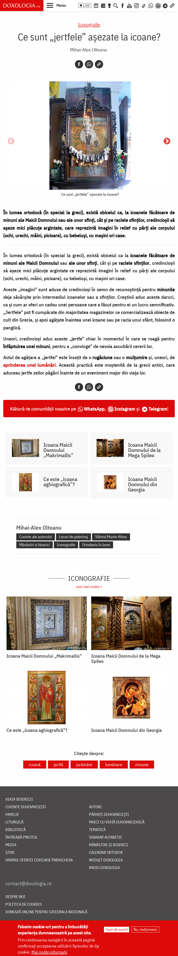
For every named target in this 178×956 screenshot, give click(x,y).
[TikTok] (144, 5)
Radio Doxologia (104, 868)
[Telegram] (165, 5)
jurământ (84, 764)
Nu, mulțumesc (145, 929)
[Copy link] (99, 64)
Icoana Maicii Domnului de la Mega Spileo (144, 450)
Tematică (97, 830)
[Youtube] (129, 5)
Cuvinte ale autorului (35, 536)
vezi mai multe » (89, 586)
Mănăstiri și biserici (34, 544)
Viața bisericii (19, 799)
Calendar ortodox (106, 852)
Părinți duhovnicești (109, 814)
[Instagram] (137, 5)
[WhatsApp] (151, 5)
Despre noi (15, 897)
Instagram (124, 409)
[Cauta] (116, 5)
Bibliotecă (15, 830)
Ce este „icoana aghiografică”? (60, 481)
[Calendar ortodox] (96, 5)
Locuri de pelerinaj (73, 536)
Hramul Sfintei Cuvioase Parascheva (39, 860)
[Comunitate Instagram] (158, 5)
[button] (56, 5)
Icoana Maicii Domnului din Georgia (142, 484)
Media (10, 845)
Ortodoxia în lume (96, 544)
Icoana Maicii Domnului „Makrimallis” (58, 450)
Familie (12, 814)
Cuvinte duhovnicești (25, 807)
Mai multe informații (49, 952)
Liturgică (14, 822)
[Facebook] (122, 5)
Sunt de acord (116, 929)
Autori (95, 807)
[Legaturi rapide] (172, 5)
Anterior (11, 141)
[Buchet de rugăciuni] (109, 5)
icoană (35, 764)
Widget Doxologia (106, 860)
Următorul (166, 141)
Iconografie (89, 24)
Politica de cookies (23, 904)
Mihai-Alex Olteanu (88, 49)
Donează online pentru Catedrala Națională (46, 912)
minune (141, 764)
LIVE (86, 5)
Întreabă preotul (21, 837)
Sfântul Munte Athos (111, 536)
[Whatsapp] (89, 64)
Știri (10, 852)
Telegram (157, 409)
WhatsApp (94, 409)
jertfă (58, 764)
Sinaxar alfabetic (105, 837)
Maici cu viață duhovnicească (116, 822)
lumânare (113, 764)
